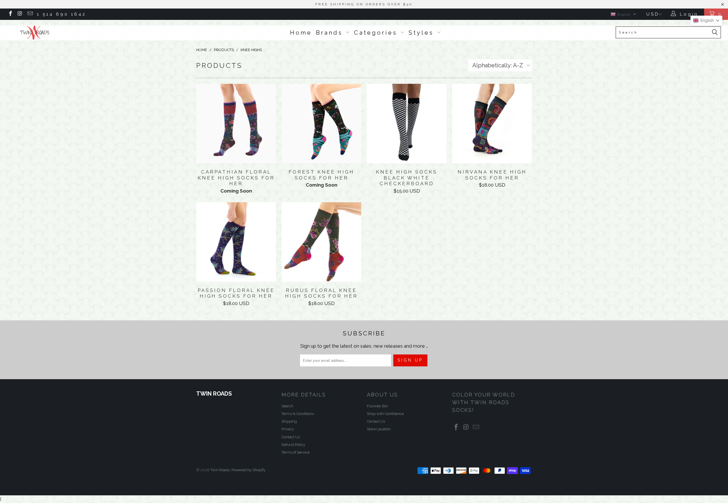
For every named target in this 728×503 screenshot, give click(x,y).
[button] (706, 20)
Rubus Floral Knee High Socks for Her (321, 242)
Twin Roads (220, 470)
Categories (377, 32)
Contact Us (291, 437)
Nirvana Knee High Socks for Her (492, 123)
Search (287, 406)
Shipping (289, 421)
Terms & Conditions (298, 414)
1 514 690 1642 (61, 14)
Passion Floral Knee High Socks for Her (236, 242)
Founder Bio (377, 406)
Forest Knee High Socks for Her (321, 123)
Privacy (288, 429)
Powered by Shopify (248, 470)
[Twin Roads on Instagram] (20, 14)
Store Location (379, 429)
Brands (331, 32)
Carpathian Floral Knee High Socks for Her (236, 123)
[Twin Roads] (61, 33)
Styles (423, 32)
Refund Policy (293, 445)
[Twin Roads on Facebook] (10, 14)
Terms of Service (295, 452)
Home (301, 32)
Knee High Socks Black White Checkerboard (406, 123)
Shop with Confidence (385, 414)
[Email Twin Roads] (30, 14)
